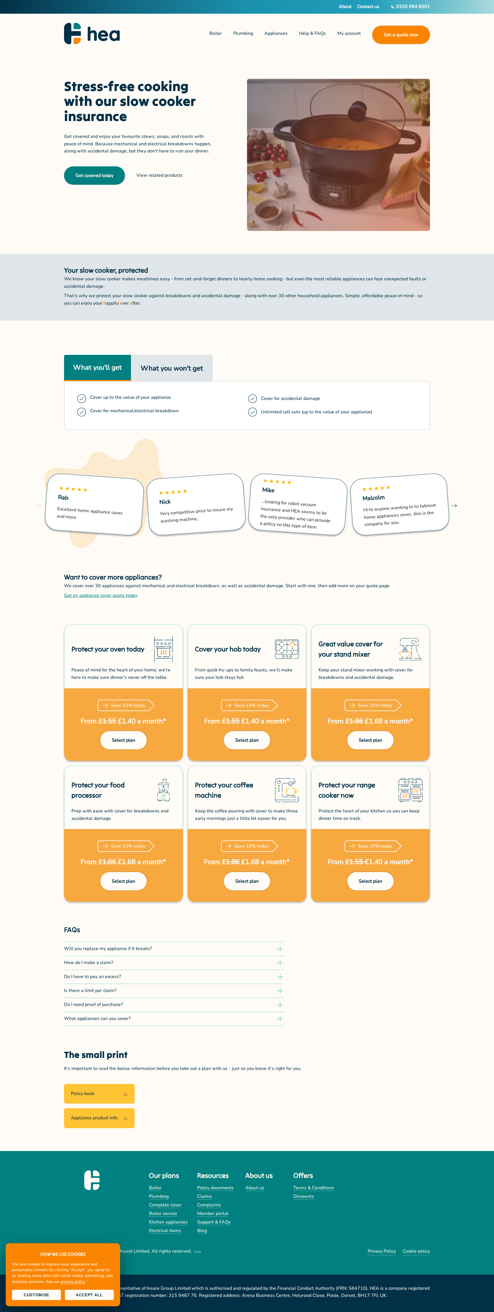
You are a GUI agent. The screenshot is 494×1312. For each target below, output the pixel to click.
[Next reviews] (454, 505)
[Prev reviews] (40, 505)
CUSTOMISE (36, 1295)
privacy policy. (73, 1281)
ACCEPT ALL (89, 1295)
